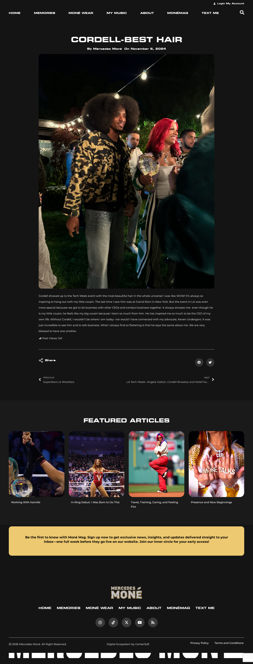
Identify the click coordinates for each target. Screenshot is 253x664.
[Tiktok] (113, 622)
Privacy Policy (199, 643)
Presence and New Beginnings (211, 502)
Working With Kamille (25, 502)
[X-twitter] (126, 622)
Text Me (210, 13)
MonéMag (177, 13)
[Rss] (153, 622)
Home (14, 13)
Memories (44, 13)
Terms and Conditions (228, 643)
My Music (117, 13)
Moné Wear (81, 13)
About (147, 13)
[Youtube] (140, 622)
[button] (199, 362)
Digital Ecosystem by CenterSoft (128, 644)
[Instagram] (100, 622)
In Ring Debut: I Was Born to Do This (95, 502)
